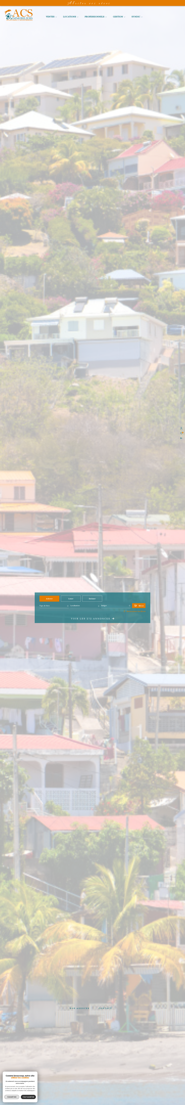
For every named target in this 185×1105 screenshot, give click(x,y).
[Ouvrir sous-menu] (56, 17)
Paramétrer (11, 1097)
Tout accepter (28, 1097)
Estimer (92, 598)
